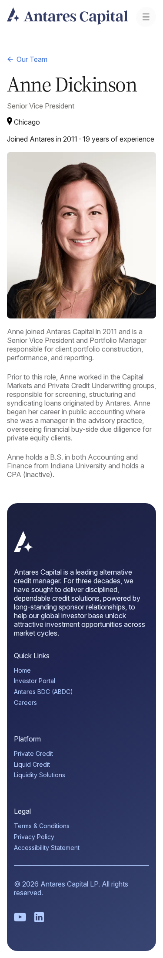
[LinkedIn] (39, 917)
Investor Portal (34, 680)
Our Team (32, 59)
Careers (25, 702)
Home (22, 670)
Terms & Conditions (42, 826)
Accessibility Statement (47, 847)
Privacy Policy (34, 836)
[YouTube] (20, 917)
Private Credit (33, 753)
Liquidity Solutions (39, 775)
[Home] (23, 549)
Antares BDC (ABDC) (43, 691)
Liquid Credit (32, 764)
